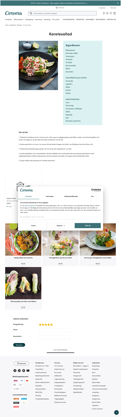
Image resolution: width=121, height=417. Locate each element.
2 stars (42, 323)
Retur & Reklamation (42, 382)
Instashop (95, 392)
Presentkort (39, 369)
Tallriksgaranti (78, 379)
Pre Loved (55, 19)
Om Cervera (58, 366)
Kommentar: (17, 336)
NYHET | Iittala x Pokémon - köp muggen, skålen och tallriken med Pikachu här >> (59, 3)
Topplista (95, 405)
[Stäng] (118, 3)
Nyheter (95, 379)
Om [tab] (92, 196)
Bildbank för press (60, 395)
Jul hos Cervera (97, 409)
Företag (38, 395)
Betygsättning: (18, 324)
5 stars (51, 323)
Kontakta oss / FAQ (42, 366)
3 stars (45, 323)
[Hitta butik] (104, 13)
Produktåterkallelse (42, 399)
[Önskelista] (111, 13)
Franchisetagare (60, 392)
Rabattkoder (77, 392)
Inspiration (111, 19)
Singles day (96, 399)
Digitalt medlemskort (80, 369)
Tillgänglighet (59, 399)
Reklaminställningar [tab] (71, 196)
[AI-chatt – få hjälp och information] (116, 412)
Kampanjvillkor (40, 389)
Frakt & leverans (41, 372)
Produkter (8, 19)
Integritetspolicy (59, 382)
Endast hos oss (59, 369)
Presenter (95, 369)
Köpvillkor (38, 386)
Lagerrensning (69, 19)
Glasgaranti (77, 376)
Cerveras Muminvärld (99, 389)
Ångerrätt (38, 379)
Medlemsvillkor (78, 389)
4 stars (48, 323)
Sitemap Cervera (60, 402)
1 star (39, 323)
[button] (31, 13)
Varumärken (100, 19)
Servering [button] (38, 19)
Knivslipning (77, 386)
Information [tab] (50, 196)
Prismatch (76, 372)
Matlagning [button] (29, 19)
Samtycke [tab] (28, 196)
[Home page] (13, 14)
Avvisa (33, 225)
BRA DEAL (38, 392)
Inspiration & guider (99, 386)
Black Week (96, 382)
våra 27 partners (30, 205)
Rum (93, 372)
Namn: (15, 329)
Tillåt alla (88, 225)
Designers (95, 395)
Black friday (96, 402)
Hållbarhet (58, 376)
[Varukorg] (114, 13)
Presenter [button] (80, 19)
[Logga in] (107, 13)
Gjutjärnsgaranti (79, 382)
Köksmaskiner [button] (18, 19)
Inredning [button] (47, 19)
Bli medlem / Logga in (81, 366)
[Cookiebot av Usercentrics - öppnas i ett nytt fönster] (92, 190)
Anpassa (59, 225)
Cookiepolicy (58, 386)
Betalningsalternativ (42, 376)
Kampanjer (90, 19)
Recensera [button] (19, 345)
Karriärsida (58, 389)
